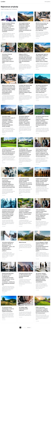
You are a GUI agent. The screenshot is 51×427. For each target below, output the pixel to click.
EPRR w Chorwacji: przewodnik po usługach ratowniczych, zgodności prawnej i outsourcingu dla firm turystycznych (42, 310)
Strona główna (47, 1)
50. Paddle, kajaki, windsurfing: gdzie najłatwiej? (23, 309)
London (3, 1)
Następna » (29, 327)
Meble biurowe (22, 242)
